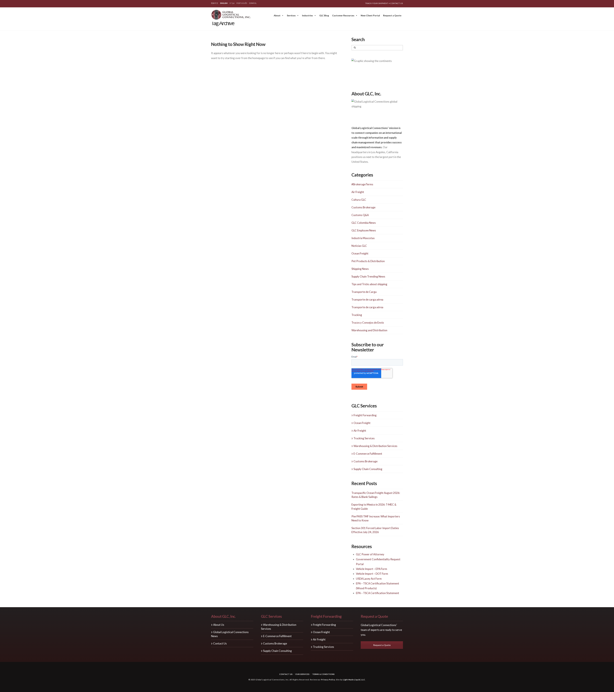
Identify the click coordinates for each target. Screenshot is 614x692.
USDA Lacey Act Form (369, 578)
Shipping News (360, 268)
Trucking (356, 315)
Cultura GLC (358, 199)
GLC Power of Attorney (370, 554)
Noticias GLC (359, 245)
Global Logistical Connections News (230, 634)
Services (291, 15)
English (224, 3)
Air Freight (357, 192)
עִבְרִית (232, 3)
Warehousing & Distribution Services (375, 446)
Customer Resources (343, 15)
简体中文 (214, 3)
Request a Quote (392, 15)
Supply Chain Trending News (368, 276)
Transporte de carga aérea (367, 299)
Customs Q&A (360, 215)
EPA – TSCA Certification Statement (377, 593)
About (277, 15)
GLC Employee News (363, 230)
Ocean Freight (359, 253)
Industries (307, 15)
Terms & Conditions (323, 674)
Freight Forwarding (365, 415)
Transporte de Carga (364, 292)
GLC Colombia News (363, 222)
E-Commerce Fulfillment (368, 453)
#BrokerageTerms (362, 184)
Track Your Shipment (376, 3)
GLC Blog (324, 15)
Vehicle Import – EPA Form (371, 569)
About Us (218, 624)
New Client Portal (370, 15)
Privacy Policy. (328, 680)
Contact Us (396, 3)
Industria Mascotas (363, 238)
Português (241, 3)
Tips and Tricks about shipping (369, 284)
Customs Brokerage (363, 207)
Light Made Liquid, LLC (354, 680)
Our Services (302, 674)
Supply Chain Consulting (368, 469)
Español (253, 3)
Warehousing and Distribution (369, 330)
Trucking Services (364, 438)
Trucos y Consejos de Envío (367, 322)
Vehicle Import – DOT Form (372, 573)
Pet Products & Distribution (368, 261)
